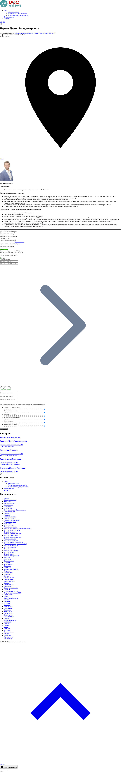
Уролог (6, 627)
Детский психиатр (10, 547)
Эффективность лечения (11, 411)
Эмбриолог (7, 635)
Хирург (6, 633)
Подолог (6, 600)
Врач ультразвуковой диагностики (15, 510)
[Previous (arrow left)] (1, 771)
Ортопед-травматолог (11, 588)
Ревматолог (7, 610)
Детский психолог (10, 549)
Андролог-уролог (9, 503)
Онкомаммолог (9, 584)
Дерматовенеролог (10, 522)
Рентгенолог (8, 611)
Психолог (7, 605)
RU (4, 22)
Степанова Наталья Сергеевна (10, 464)
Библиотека (7, 506)
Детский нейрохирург (11, 540)
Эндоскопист (8, 639)
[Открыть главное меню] (1, 24)
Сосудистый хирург (10, 620)
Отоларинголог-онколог (11, 591)
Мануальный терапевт (11, 569)
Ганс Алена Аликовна (7, 446)
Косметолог (7, 566)
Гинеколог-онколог (10, 517)
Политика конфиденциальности (18, 15)
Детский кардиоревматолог (13, 537)
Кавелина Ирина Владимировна (10, 437)
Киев (1, 159)
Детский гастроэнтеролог (12, 530)
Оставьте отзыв (19, 242)
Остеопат (7, 589)
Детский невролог (10, 539)
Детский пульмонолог (11, 550)
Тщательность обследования (12, 407)
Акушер (6, 498)
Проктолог (7, 601)
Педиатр (6, 596)
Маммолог (7, 567)
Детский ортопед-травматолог (13, 542)
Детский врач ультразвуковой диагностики (17, 528)
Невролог (7, 571)
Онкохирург (8, 586)
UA (1, 22)
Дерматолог (7, 523)
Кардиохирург (8, 564)
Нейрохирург (8, 572)
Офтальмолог (8, 594)
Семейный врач (9, 616)
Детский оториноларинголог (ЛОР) (26, 33)
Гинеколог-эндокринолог (12, 520)
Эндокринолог (8, 637)
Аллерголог (7, 501)
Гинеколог (7, 515)
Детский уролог (9, 552)
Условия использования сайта (17, 13)
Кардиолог (7, 562)
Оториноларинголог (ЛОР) (47, 33)
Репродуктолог (9, 613)
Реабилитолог (8, 608)
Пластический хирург (11, 598)
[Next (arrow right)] (2, 771)
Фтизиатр (7, 630)
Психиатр (7, 603)
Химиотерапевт (9, 632)
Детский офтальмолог (11, 545)
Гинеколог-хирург (10, 518)
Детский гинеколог (10, 532)
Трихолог (7, 625)
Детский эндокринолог (11, 556)
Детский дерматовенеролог (12, 533)
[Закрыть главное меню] (1, 474)
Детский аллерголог (10, 527)
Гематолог (7, 513)
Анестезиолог (8, 505)
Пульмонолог (8, 606)
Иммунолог (7, 559)
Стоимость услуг (8, 421)
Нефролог (7, 576)
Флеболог (7, 628)
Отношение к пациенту (10, 414)
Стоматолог (7, 622)
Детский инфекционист (11, 535)
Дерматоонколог (9, 525)
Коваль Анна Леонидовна (8, 455)
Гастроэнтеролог (9, 511)
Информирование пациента (12, 417)
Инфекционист (9, 561)
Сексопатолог (8, 615)
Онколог (6, 583)
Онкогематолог (9, 578)
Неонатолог (7, 574)
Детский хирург (9, 554)
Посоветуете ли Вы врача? (11, 424)
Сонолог (6, 618)
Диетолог (7, 557)
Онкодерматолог (9, 581)
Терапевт (7, 623)
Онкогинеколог (9, 579)
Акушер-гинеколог (10, 500)
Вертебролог (8, 508)
